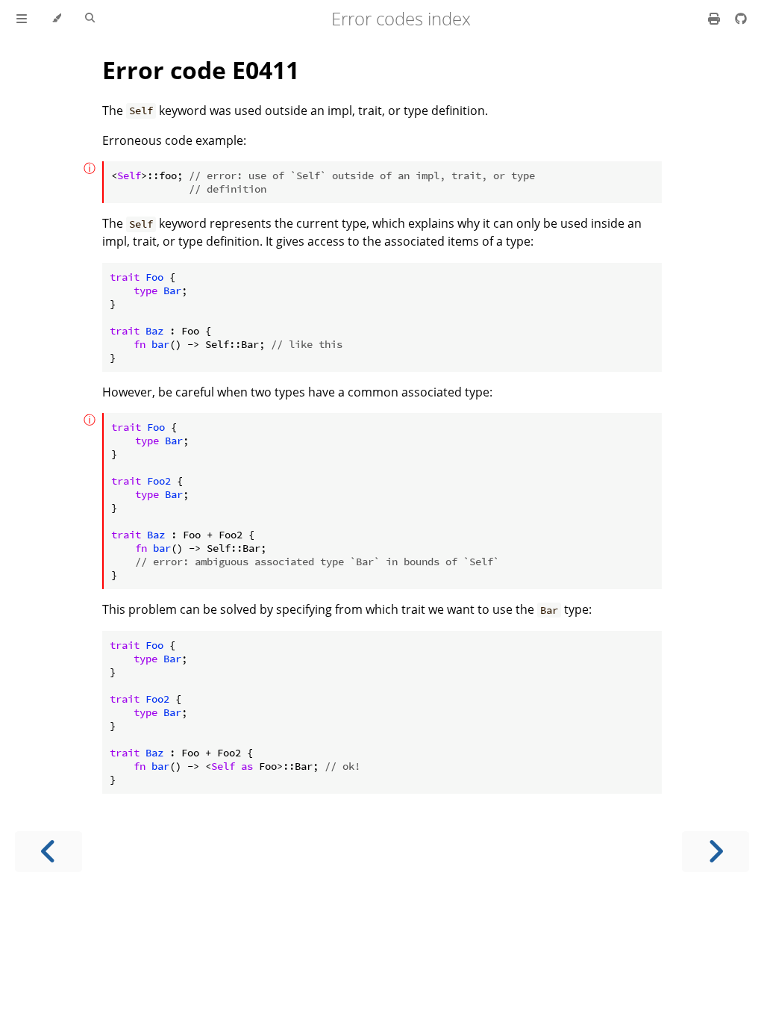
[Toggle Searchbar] (90, 18)
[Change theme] (56, 18)
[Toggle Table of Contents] (22, 18)
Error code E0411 (200, 70)
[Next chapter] (715, 851)
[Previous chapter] (48, 851)
